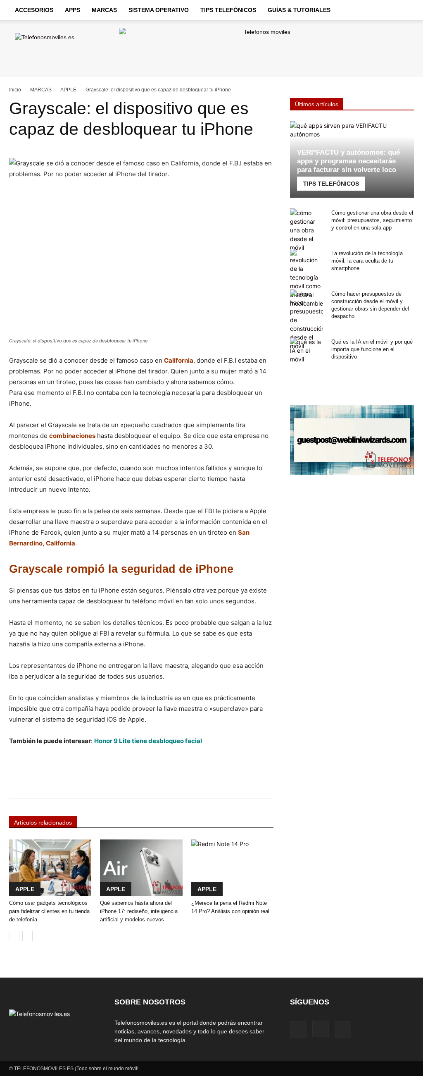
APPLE (68, 90)
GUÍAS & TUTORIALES (299, 10)
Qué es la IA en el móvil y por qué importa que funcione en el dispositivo (372, 349)
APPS (72, 10)
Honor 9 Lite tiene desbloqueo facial (148, 741)
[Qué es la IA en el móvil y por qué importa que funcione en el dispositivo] (306, 350)
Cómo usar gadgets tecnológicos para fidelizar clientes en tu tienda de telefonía (49, 911)
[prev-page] (14, 936)
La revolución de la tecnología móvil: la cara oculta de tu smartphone (367, 260)
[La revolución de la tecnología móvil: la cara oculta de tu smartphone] (306, 278)
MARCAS (104, 10)
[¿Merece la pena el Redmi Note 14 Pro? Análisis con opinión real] (232, 867)
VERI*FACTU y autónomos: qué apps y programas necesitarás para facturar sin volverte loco (348, 161)
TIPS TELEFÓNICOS (228, 10)
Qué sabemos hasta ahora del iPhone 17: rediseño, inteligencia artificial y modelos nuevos (139, 911)
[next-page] (27, 936)
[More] (260, 781)
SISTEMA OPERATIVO (158, 10)
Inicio (15, 90)
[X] (343, 1029)
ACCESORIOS (34, 10)
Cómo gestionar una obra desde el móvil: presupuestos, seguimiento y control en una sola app (372, 220)
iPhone (125, 371)
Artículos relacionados (43, 822)
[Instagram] (320, 1029)
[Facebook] (298, 1029)
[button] (404, 10)
